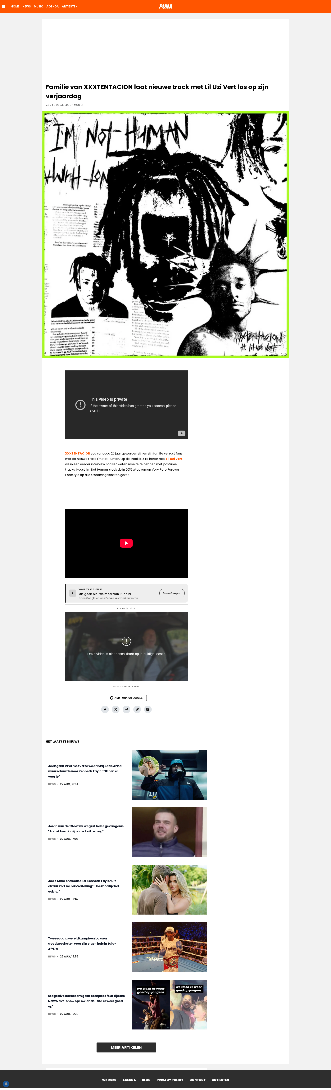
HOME (15, 6)
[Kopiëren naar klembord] (137, 709)
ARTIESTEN (70, 6)
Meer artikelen (126, 1047)
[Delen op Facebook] (105, 709)
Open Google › (172, 593)
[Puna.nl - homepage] (165, 6)
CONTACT (197, 1080)
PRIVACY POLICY (170, 1080)
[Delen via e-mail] (148, 709)
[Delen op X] (116, 709)
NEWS (26, 6)
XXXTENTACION (77, 453)
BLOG (146, 1080)
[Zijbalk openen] (4, 6)
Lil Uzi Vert (174, 459)
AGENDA (52, 6)
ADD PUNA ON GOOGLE (129, 698)
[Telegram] (126, 709)
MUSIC (38, 6)
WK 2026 (109, 1080)
